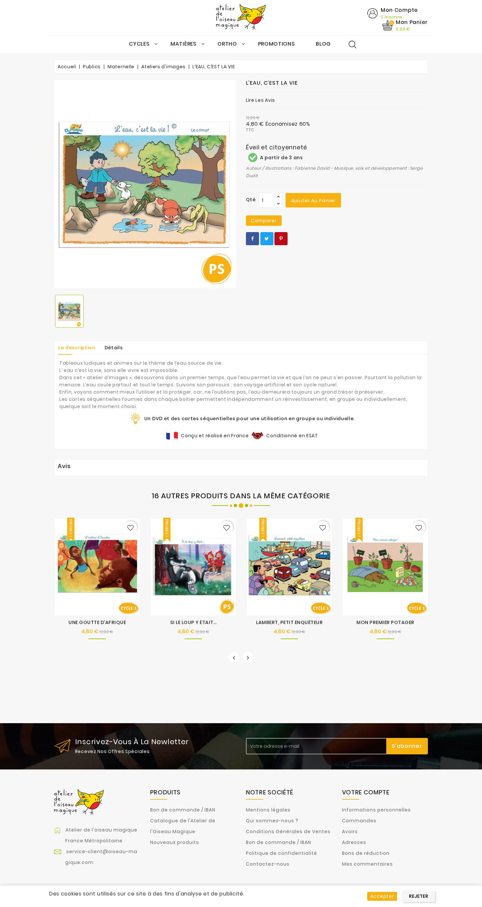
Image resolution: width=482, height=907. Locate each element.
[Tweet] (266, 238)
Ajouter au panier (313, 200)
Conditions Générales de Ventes (288, 831)
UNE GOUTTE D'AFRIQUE (97, 622)
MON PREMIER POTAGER (385, 622)
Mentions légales (268, 810)
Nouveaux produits (174, 842)
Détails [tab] (114, 347)
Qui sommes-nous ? (272, 820)
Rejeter (418, 896)
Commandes (359, 820)
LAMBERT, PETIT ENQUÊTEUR (289, 622)
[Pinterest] (281, 238)
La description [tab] (76, 347)
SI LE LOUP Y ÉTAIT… (193, 622)
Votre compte (366, 792)
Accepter (382, 896)
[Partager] (252, 238)
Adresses (354, 842)
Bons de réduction (366, 853)
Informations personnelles (376, 810)
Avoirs (350, 831)
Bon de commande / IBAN (182, 810)
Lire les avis (260, 100)
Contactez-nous (268, 864)
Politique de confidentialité (281, 853)
